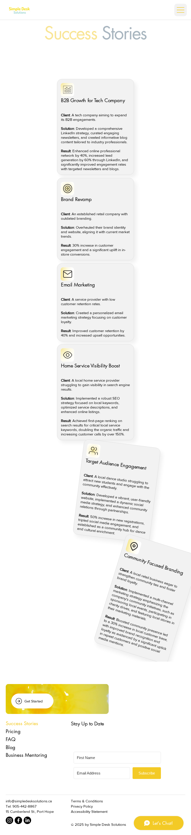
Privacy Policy (82, 806)
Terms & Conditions (87, 801)
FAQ (10, 739)
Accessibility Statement (89, 811)
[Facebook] (18, 820)
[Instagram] (9, 820)
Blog (10, 747)
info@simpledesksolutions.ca (29, 801)
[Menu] (180, 10)
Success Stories (22, 723)
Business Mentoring (26, 755)
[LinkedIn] (27, 820)
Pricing (13, 731)
